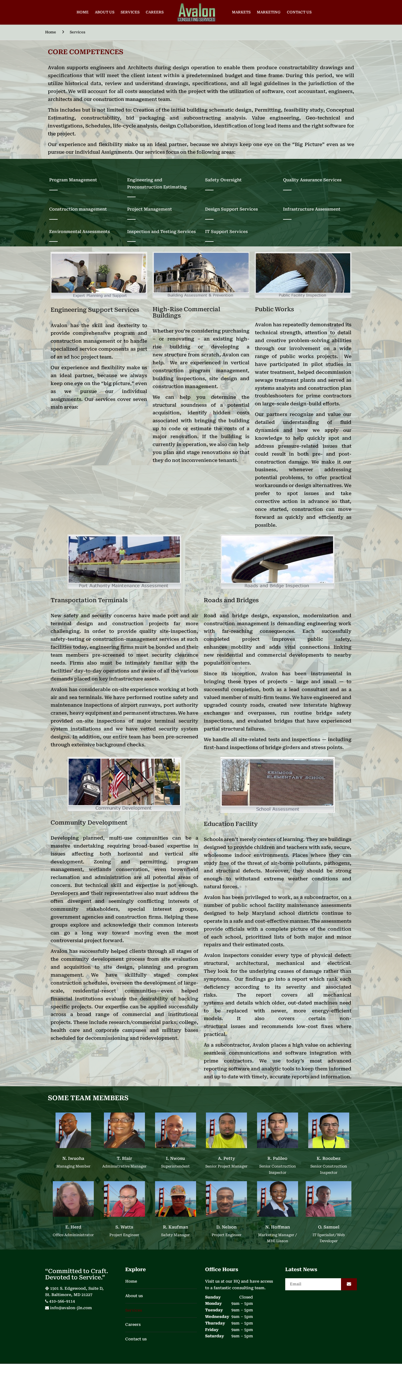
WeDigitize (177, 1375)
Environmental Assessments (79, 231)
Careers (133, 1324)
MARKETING (269, 12)
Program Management (73, 179)
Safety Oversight (223, 179)
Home (83, 12)
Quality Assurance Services (312, 179)
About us (104, 12)
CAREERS (155, 12)
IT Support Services (226, 231)
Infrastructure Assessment (311, 209)
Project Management (149, 209)
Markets (241, 12)
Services (130, 12)
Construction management (78, 209)
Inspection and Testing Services (161, 231)
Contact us (299, 12)
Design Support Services (231, 209)
